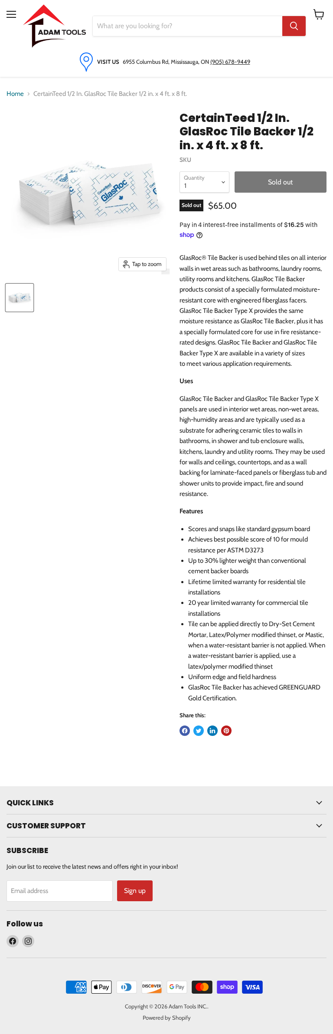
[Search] (294, 26)
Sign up (135, 890)
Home (15, 94)
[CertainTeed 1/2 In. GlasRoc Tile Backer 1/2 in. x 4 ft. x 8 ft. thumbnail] (19, 298)
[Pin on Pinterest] (226, 730)
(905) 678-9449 (230, 61)
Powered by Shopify (167, 1017)
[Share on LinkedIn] (212, 730)
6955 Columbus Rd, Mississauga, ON (166, 61)
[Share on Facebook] (185, 730)
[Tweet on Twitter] (198, 730)
